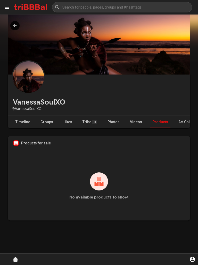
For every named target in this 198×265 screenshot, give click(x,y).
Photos (114, 122)
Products (160, 122)
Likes (67, 122)
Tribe (89, 122)
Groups (46, 122)
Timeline (22, 122)
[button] (122, 7)
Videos (136, 122)
